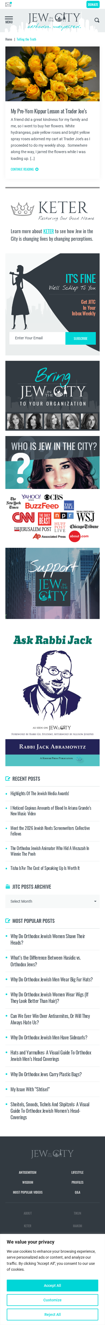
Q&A (77, 1192)
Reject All (52, 1314)
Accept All (52, 1285)
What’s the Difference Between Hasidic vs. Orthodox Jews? (45, 960)
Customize (52, 1300)
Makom (77, 1225)
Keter (27, 1225)
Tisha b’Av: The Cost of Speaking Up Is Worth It (45, 868)
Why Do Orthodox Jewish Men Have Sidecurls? (48, 1037)
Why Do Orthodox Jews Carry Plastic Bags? (46, 1074)
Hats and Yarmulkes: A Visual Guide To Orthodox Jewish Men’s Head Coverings (50, 1055)
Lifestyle (77, 1172)
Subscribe (81, 338)
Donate (93, 4)
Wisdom (27, 1182)
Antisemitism (27, 1172)
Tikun (77, 1213)
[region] (52, 1279)
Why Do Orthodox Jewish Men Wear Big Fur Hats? (51, 979)
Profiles (77, 1182)
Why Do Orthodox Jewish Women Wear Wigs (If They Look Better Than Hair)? (49, 997)
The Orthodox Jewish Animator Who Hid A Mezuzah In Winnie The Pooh (49, 851)
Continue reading (22, 169)
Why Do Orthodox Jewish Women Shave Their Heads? (47, 939)
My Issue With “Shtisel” (30, 1089)
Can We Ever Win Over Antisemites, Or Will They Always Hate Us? (50, 1019)
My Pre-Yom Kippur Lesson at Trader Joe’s (48, 111)
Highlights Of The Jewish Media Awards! (39, 793)
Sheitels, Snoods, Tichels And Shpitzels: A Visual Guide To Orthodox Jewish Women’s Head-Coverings (49, 1111)
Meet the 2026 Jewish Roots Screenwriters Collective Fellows (50, 831)
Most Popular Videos (28, 1192)
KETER (48, 231)
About (28, 1213)
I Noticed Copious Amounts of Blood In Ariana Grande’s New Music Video (50, 811)
